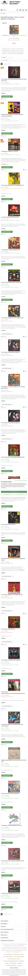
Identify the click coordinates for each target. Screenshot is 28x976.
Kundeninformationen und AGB (13, 958)
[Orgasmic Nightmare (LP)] (14, 854)
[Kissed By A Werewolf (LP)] (14, 450)
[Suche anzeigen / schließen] (17, 10)
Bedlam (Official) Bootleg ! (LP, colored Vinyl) (12, 725)
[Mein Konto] (23, 10)
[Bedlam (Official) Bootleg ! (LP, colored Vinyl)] (14, 717)
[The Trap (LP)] (14, 210)
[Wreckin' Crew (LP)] (14, 144)
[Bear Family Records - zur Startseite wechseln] (5, 3)
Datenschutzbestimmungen (21, 480)
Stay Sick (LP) (8, 629)
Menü (4, 10)
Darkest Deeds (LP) (10, 793)
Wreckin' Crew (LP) (9, 151)
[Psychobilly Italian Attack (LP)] (14, 275)
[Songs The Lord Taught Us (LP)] (14, 311)
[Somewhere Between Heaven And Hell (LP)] (14, 107)
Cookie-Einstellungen (8, 954)
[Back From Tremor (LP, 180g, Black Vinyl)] (14, 551)
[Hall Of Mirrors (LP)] (14, 517)
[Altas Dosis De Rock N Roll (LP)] (14, 753)
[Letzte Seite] (6, 64)
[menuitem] (3, 10)
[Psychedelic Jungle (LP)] (14, 345)
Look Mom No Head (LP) (10, 660)
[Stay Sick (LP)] (14, 622)
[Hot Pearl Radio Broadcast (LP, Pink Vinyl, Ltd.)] (14, 72)
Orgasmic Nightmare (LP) (12, 861)
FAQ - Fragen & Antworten (8, 956)
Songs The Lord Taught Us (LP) (12, 317)
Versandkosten (21, 944)
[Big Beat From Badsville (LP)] (14, 588)
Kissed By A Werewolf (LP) (12, 457)
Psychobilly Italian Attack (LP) (11, 282)
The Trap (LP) (10, 217)
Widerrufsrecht (13, 963)
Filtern (4, 57)
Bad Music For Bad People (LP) (12, 185)
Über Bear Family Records (11, 965)
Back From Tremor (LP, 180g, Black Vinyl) (13, 559)
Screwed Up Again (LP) (10, 249)
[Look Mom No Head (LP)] (14, 653)
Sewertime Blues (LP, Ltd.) (11, 825)
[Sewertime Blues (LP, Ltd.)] (14, 818)
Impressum (19, 965)
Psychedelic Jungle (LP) (10, 352)
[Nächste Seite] (4, 64)
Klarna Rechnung (16, 954)
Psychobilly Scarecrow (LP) (10, 893)
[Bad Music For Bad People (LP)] (14, 178)
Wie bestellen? (21, 961)
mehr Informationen (6, 333)
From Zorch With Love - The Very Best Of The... (14, 36)
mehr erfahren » (20, 53)
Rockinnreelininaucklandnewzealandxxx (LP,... (13, 692)
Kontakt (22, 954)
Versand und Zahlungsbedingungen (10, 961)
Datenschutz (19, 963)
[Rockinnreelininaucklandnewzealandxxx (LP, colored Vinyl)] (14, 685)
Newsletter (7, 963)
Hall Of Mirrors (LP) (8, 524)
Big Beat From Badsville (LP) (11, 594)
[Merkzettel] (20, 10)
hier (26, 948)
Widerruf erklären (14, 967)
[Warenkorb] (26, 10)
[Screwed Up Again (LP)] (14, 243)
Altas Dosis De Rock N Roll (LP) (13, 760)
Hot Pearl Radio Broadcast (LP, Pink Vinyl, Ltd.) (13, 79)
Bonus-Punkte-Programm (19, 956)
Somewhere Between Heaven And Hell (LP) (12, 115)
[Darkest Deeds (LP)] (14, 786)
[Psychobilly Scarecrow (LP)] (14, 886)
